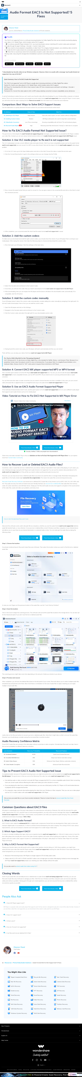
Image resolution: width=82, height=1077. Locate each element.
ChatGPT (10, 63)
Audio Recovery (61, 995)
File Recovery (15, 1000)
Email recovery (15, 990)
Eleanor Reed (13, 28)
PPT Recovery (38, 990)
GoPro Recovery (15, 986)
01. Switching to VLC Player (11, 115)
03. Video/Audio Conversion (11, 122)
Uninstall (73, 1069)
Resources (8, 962)
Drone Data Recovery (40, 986)
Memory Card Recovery (64, 1009)
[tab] (42, 903)
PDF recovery (61, 986)
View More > (67, 400)
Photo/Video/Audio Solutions (31, 30)
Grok (48, 63)
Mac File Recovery (16, 981)
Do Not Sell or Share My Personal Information (41, 1069)
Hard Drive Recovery (40, 1009)
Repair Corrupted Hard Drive (19, 977)
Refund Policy (67, 1069)
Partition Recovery (62, 1004)
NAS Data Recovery (17, 1004)
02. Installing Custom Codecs (12, 119)
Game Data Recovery (40, 981)
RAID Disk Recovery (40, 1013)
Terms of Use (26, 1069)
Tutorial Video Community (15, 457)
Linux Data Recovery (40, 1004)
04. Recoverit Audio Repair (11, 125)
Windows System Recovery (19, 1013)
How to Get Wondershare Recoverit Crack (16, 519)
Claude (39, 63)
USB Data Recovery (17, 1009)
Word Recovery (15, 995)
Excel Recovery (38, 995)
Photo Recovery (61, 1000)
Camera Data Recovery (63, 981)
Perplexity (20, 63)
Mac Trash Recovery (63, 977)
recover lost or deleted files (53, 483)
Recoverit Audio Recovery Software (12, 481)
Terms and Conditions (12, 1069)
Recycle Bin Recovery (40, 977)
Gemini (30, 63)
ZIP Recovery (61, 990)
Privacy (20, 1069)
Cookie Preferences (57, 1069)
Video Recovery (38, 1000)
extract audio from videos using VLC (26, 866)
